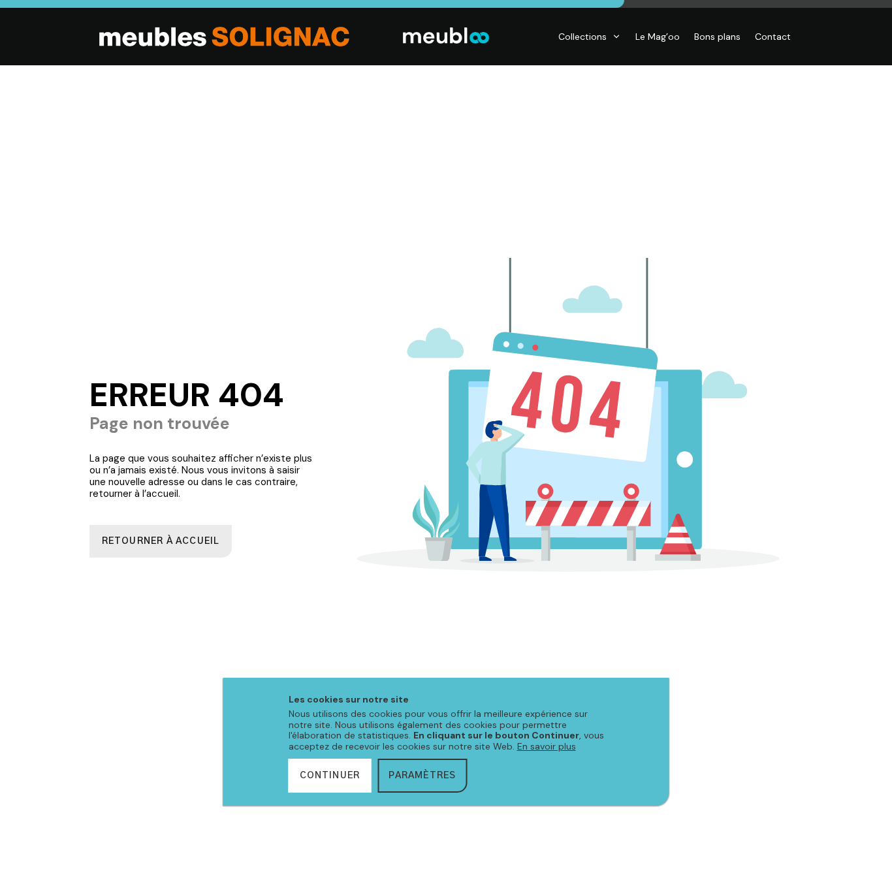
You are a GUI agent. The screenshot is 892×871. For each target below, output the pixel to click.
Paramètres (422, 775)
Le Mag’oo (657, 36)
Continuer (330, 775)
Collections (582, 36)
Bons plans (717, 36)
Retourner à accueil (161, 541)
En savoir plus (546, 746)
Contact (773, 36)
